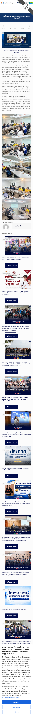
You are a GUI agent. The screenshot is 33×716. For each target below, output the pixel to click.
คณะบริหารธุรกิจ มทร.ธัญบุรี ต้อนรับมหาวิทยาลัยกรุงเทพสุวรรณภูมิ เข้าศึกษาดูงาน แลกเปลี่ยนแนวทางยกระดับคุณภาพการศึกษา (15, 574)
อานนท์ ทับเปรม (15, 29)
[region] (16, 680)
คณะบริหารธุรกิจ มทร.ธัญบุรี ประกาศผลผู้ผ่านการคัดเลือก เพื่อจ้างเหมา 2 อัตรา (15, 469)
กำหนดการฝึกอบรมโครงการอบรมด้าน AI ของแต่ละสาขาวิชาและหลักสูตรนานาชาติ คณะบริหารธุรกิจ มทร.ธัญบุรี (16, 609)
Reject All (16, 712)
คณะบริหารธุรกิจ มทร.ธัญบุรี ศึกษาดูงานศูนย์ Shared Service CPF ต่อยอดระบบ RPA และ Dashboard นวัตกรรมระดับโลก (15, 399)
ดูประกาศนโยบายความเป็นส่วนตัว (10, 698)
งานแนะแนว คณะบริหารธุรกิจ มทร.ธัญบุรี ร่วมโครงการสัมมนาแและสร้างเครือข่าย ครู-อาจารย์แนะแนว (15, 258)
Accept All (16, 702)
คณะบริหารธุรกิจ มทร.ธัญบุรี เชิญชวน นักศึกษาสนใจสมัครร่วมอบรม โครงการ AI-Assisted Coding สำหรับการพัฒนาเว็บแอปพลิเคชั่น (16, 293)
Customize (16, 707)
